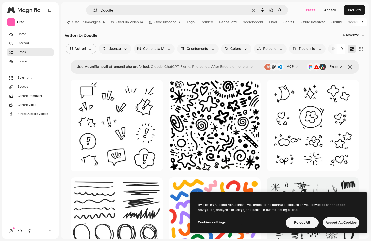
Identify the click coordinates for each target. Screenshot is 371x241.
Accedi (330, 10)
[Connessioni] (11, 231)
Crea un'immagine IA (88, 22)
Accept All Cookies (341, 222)
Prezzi (311, 10)
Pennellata (228, 22)
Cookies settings (212, 222)
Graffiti (336, 22)
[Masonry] (352, 49)
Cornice (207, 22)
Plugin (333, 67)
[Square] (361, 49)
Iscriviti (354, 10)
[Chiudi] (350, 67)
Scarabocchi (253, 22)
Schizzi (289, 22)
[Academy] (20, 231)
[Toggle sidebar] (49, 10)
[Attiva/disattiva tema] (29, 231)
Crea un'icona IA (167, 22)
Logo (191, 22)
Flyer (273, 22)
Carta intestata (313, 22)
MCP (290, 67)
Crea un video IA (129, 22)
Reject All (302, 222)
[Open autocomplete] (93, 10)
